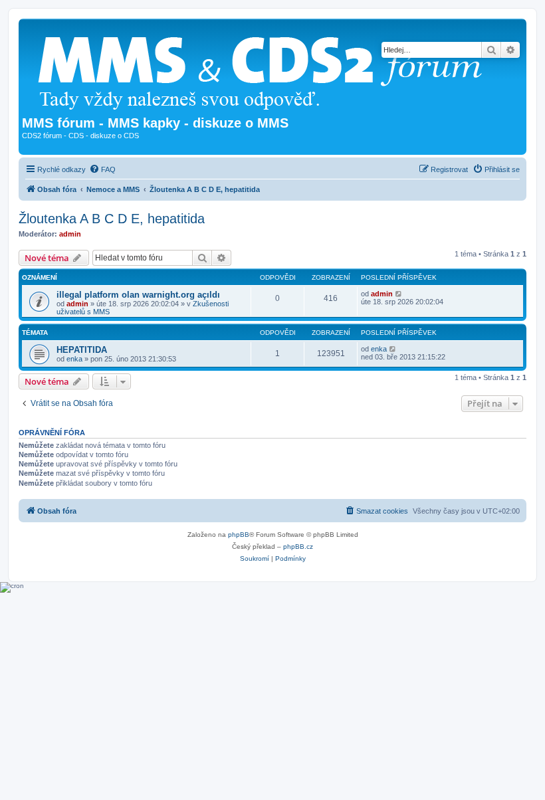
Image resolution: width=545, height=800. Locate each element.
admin (70, 234)
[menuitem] (102, 169)
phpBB (238, 534)
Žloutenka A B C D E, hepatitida (112, 218)
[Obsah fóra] (265, 69)
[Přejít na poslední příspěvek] (399, 294)
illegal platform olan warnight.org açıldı (138, 295)
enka (74, 359)
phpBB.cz (298, 546)
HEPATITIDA (81, 350)
